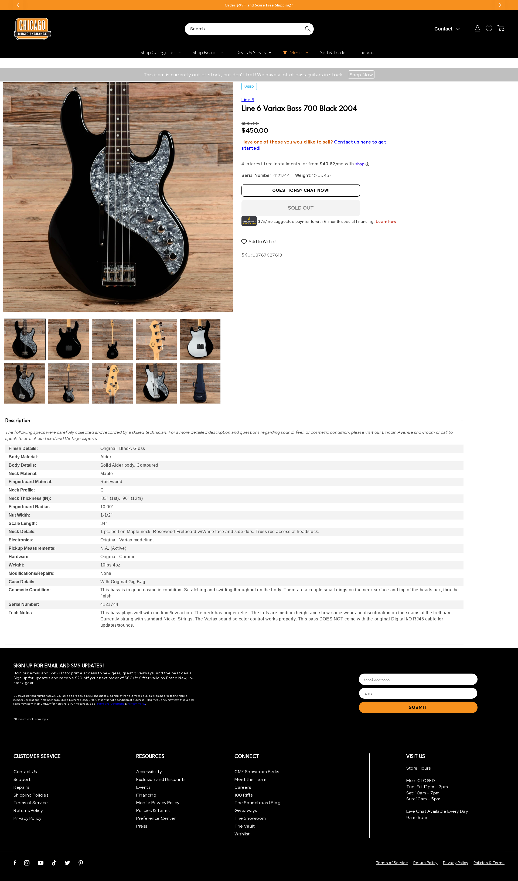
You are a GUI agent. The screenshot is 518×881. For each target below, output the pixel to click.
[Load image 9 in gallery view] (200, 339)
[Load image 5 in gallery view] (112, 339)
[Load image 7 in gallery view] (156, 339)
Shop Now (361, 74)
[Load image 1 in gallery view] (24, 339)
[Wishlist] (489, 28)
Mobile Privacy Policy (157, 802)
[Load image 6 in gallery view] (112, 383)
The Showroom (250, 818)
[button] (234, 420)
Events (143, 787)
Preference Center (156, 818)
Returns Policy (28, 810)
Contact (443, 29)
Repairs (21, 787)
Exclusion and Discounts (161, 779)
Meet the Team (250, 779)
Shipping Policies (30, 795)
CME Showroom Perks (256, 771)
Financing (146, 795)
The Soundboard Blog (257, 802)
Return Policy (425, 862)
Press (141, 826)
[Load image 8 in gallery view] (156, 383)
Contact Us (25, 771)
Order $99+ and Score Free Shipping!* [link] (259, 5)
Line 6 (247, 100)
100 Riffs (243, 795)
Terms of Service (30, 802)
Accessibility (149, 771)
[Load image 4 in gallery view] (68, 383)
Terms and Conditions (110, 703)
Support (21, 779)
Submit (418, 707)
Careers (242, 787)
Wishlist (242, 834)
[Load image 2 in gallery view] (24, 383)
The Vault (244, 826)
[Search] (308, 29)
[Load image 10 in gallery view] (200, 383)
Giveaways (245, 810)
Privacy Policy (136, 703)
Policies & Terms (153, 810)
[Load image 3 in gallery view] (68, 339)
